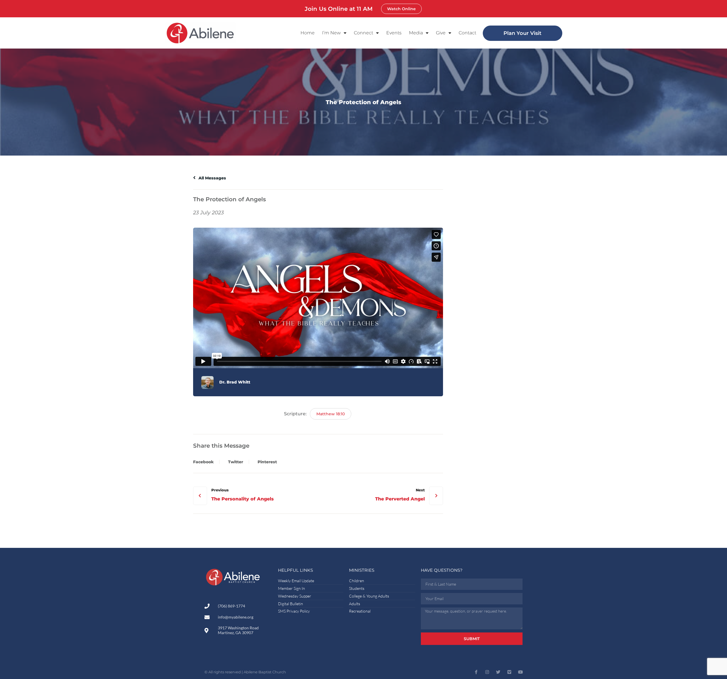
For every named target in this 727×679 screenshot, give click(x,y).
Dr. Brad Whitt (234, 382)
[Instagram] (487, 672)
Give (441, 32)
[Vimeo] (509, 672)
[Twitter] (498, 672)
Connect (363, 32)
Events (394, 32)
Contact (467, 32)
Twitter (235, 462)
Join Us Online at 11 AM (339, 8)
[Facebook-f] (476, 672)
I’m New (331, 32)
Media (416, 32)
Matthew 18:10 (330, 413)
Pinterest (267, 462)
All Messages (211, 178)
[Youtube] (520, 672)
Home (307, 32)
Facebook (203, 462)
